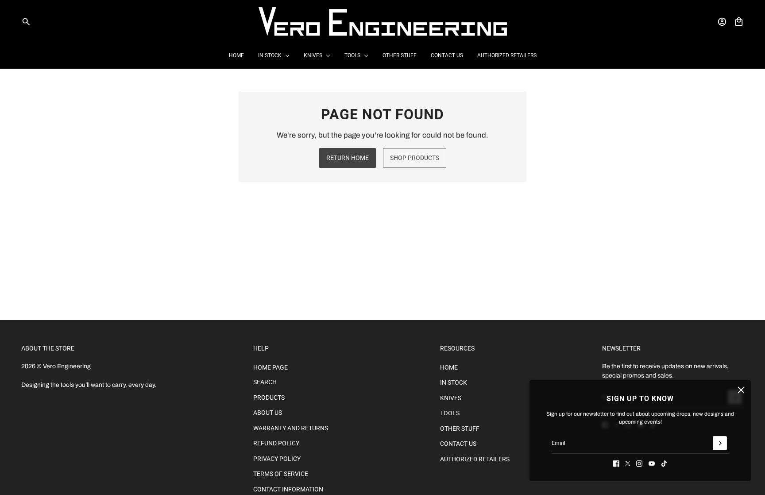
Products (269, 397)
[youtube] (652, 463)
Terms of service (280, 473)
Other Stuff (459, 428)
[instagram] (639, 463)
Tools (450, 413)
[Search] (26, 22)
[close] (741, 390)
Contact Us (458, 443)
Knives (450, 397)
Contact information (288, 489)
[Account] (722, 22)
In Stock (453, 382)
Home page (270, 367)
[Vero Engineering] (383, 21)
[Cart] (739, 22)
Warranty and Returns (290, 428)
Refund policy (276, 443)
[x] (628, 464)
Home (449, 367)
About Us (267, 412)
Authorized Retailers (475, 459)
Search (265, 382)
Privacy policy (277, 458)
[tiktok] (664, 463)
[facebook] (616, 463)
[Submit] (720, 443)
